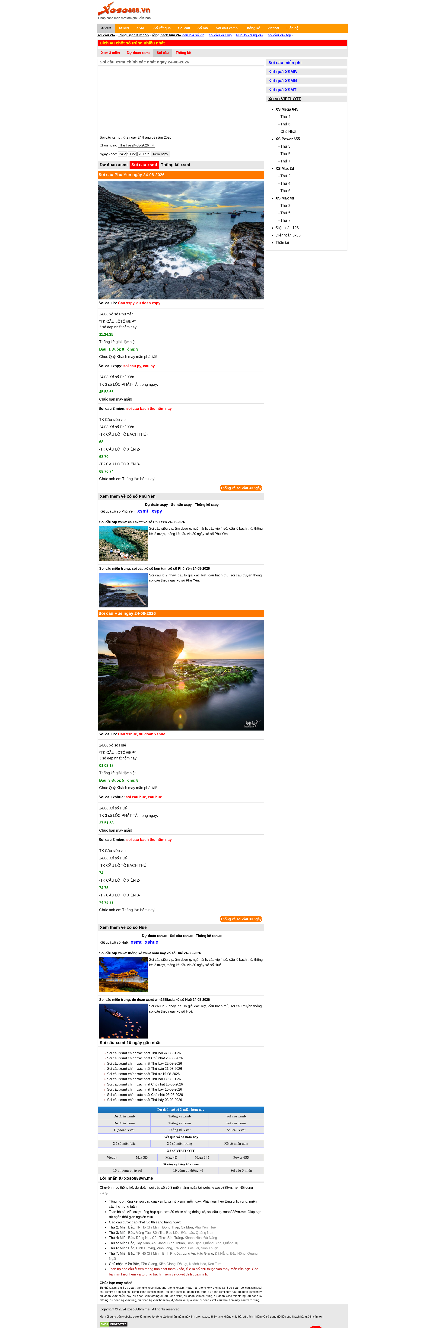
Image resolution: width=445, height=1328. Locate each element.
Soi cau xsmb (227, 28)
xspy (157, 510)
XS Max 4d (285, 198)
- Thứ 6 (284, 124)
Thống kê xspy (207, 505)
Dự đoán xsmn (124, 1123)
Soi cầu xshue (181, 936)
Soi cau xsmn (236, 1123)
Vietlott (273, 28)
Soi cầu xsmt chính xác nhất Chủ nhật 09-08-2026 (145, 1095)
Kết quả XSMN (282, 80)
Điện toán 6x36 (288, 235)
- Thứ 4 (284, 117)
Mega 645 (202, 1157)
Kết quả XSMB (282, 71)
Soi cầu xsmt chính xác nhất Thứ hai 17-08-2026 (144, 1079)
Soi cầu (163, 53)
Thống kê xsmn (179, 1123)
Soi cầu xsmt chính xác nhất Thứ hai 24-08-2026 (144, 1053)
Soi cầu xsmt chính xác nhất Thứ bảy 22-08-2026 (144, 1063)
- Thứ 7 (284, 161)
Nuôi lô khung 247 (249, 35)
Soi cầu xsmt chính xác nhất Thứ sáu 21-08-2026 (144, 1068)
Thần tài (282, 243)
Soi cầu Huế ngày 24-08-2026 (127, 613)
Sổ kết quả (162, 28)
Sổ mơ (202, 28)
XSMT (141, 28)
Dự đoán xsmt (138, 53)
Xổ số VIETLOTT (181, 1151)
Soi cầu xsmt (144, 164)
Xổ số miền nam (236, 1143)
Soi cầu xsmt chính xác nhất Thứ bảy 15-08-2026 (144, 1089)
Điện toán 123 (287, 228)
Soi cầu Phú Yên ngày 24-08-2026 (132, 174)
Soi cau (184, 28)
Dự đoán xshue (154, 936)
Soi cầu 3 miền (241, 1170)
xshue (151, 942)
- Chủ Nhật (287, 132)
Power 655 (241, 1157)
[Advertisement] (181, 101)
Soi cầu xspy (181, 505)
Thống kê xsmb (179, 1116)
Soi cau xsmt (236, 1130)
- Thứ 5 (284, 154)
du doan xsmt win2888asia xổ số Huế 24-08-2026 (154, 999)
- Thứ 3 (284, 146)
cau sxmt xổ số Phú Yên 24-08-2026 (142, 522)
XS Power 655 (288, 139)
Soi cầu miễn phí (285, 62)
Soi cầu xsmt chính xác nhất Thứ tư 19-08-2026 (143, 1074)
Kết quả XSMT (282, 89)
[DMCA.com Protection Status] (114, 1324)
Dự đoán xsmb (124, 1116)
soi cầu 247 (106, 35)
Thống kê (252, 28)
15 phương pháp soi (127, 1170)
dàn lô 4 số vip (193, 35)
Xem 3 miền (110, 53)
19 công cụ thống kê (188, 1170)
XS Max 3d (285, 169)
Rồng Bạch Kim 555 (133, 35)
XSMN (124, 28)
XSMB (106, 28)
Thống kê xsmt (175, 164)
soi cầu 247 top (279, 35)
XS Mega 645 (287, 109)
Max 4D (171, 1157)
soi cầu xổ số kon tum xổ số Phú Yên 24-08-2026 (154, 568)
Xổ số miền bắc (124, 1143)
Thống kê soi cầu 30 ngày (240, 488)
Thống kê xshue (209, 936)
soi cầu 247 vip (220, 35)
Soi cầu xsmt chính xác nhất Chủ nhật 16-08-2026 (145, 1084)
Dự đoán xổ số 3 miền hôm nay (180, 1109)
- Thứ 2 (284, 176)
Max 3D (142, 1157)
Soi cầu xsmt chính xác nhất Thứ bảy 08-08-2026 (144, 1100)
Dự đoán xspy (156, 505)
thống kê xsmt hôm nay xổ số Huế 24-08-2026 (150, 953)
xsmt (142, 510)
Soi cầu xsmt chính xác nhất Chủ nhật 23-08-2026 (145, 1058)
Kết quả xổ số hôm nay (180, 1137)
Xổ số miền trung (179, 1143)
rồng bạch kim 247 (166, 35)
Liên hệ (292, 28)
